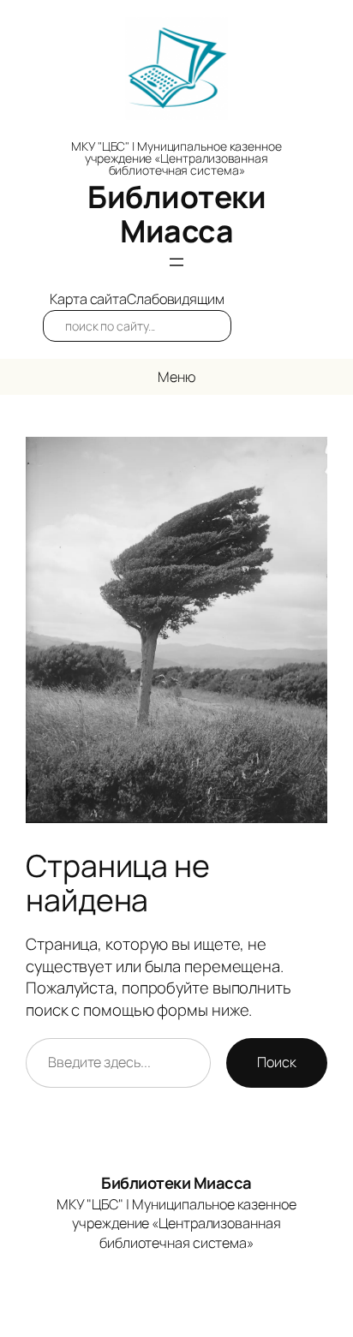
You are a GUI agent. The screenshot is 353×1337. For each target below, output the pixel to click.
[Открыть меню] (176, 262)
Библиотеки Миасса (176, 214)
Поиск (276, 1062)
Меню (176, 376)
